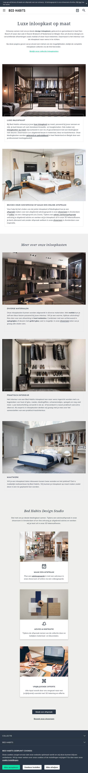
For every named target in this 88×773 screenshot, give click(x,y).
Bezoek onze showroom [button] (44, 719)
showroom (57, 220)
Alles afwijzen (52, 767)
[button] (77, 10)
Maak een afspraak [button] (44, 712)
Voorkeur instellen (32, 767)
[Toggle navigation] (4, 10)
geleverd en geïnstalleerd (37, 135)
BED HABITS (7, 742)
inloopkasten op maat (16, 130)
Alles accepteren (11, 767)
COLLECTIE (7, 736)
